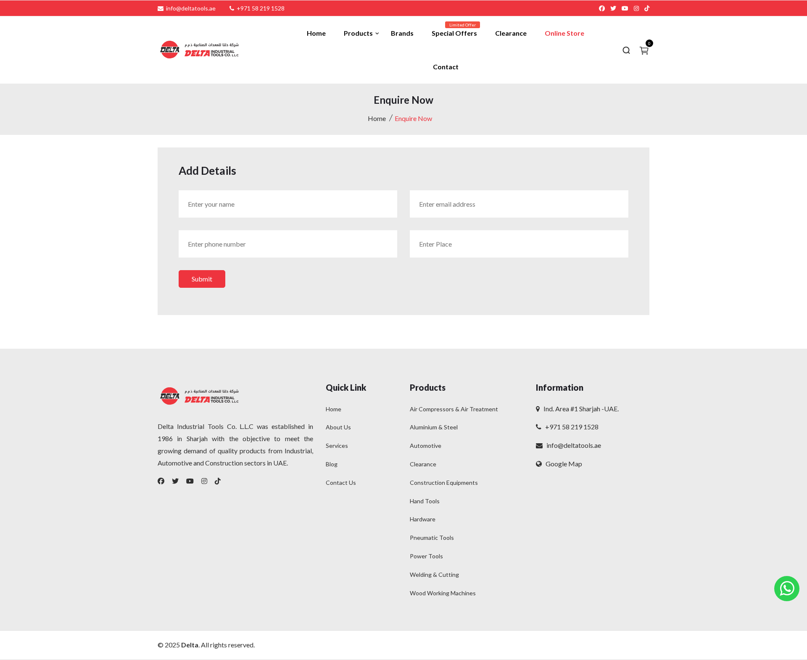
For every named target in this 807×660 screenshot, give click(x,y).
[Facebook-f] (161, 481)
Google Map (562, 464)
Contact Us (341, 482)
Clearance (511, 33)
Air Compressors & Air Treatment (454, 409)
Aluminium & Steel (434, 427)
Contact (446, 67)
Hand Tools (425, 501)
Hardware (422, 519)
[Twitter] (175, 481)
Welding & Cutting (434, 574)
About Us (338, 427)
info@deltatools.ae (572, 445)
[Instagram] (204, 481)
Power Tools (426, 556)
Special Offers (454, 33)
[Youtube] (190, 481)
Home (316, 33)
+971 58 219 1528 (570, 427)
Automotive (425, 445)
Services (337, 445)
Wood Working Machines (443, 593)
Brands (402, 33)
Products (358, 33)
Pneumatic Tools (432, 537)
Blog (332, 464)
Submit (202, 279)
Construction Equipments (444, 482)
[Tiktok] (218, 481)
